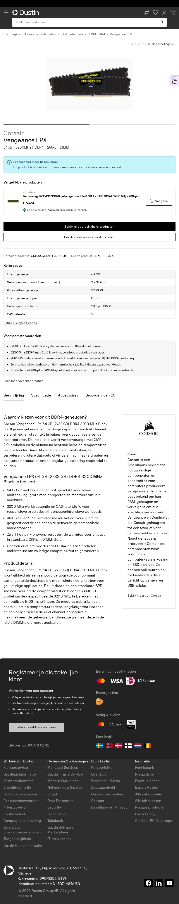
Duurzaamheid (103, 787)
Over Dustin (100, 774)
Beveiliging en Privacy (109, 807)
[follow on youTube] (169, 883)
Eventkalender (147, 781)
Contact (97, 801)
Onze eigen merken (107, 794)
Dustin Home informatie (22, 845)
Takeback (55, 821)
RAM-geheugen (71, 34)
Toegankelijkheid (17, 839)
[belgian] (147, 746)
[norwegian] (109, 746)
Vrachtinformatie (17, 787)
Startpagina (11, 34)
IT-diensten (56, 814)
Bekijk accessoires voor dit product (89, 237)
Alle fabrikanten (148, 801)
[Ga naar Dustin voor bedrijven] (26, 12)
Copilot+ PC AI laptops (153, 821)
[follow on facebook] (148, 883)
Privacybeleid (14, 807)
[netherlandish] (137, 746)
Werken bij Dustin (105, 781)
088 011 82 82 (38, 745)
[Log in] (164, 12)
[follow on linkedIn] (159, 883)
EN (13, 669)
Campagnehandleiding (22, 821)
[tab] (15, 395)
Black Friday (145, 814)
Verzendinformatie (18, 781)
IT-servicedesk (59, 839)
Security (54, 807)
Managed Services (62, 767)
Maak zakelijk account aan (36, 727)
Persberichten (103, 767)
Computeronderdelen (40, 34)
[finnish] (128, 746)
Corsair (13, 133)
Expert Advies (146, 787)
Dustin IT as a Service (65, 774)
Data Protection (60, 801)
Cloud (52, 794)
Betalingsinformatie (19, 774)
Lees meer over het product (23, 381)
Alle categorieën (148, 794)
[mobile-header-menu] (6, 12)
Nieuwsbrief (145, 774)
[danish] (118, 746)
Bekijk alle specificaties (20, 323)
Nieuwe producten (150, 807)
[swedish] (99, 746)
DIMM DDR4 (96, 34)
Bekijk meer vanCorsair (144, 595)
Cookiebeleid (14, 814)
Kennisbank (144, 767)
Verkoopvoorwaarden (20, 794)
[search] (161, 22)
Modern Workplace (63, 781)
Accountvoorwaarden (21, 801)
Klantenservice (15, 767)
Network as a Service (64, 787)
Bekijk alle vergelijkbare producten (90, 227)
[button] (146, 12)
